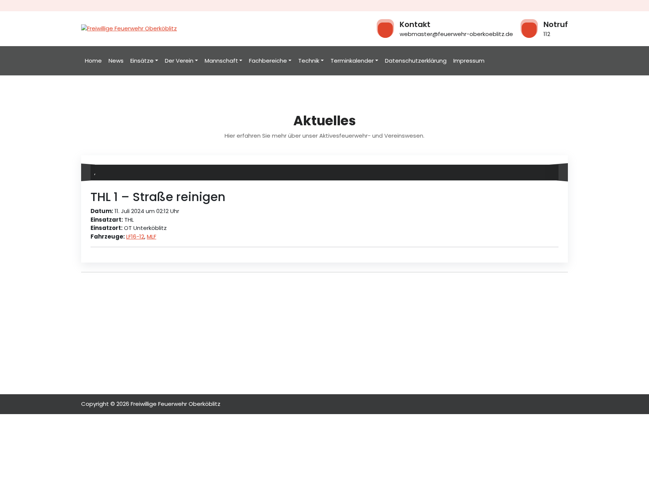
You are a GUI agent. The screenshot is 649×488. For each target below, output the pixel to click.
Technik (308, 61)
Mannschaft (221, 61)
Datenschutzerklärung (416, 61)
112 (546, 34)
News (116, 61)
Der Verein (179, 61)
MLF (151, 236)
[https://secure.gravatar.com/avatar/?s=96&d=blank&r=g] (552, 172)
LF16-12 (135, 236)
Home (93, 61)
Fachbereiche (268, 61)
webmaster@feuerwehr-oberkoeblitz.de (456, 34)
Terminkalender (352, 61)
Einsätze (142, 61)
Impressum (468, 61)
